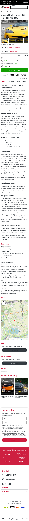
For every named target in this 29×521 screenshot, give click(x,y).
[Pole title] (14, 29)
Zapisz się (13, 440)
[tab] (4, 40)
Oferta (8, 11)
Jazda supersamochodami (17, 11)
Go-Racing (3, 11)
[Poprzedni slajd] (3, 28)
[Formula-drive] (21, 454)
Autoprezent (4, 371)
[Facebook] (3, 484)
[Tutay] (21, 461)
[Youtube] (9, 484)
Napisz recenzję (14, 350)
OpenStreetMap (18, 339)
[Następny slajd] (25, 28)
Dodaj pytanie (14, 363)
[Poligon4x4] (21, 458)
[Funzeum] (7, 461)
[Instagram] (6, 484)
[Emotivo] (14, 450)
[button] (14, 320)
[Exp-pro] (7, 454)
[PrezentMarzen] (7, 458)
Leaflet (11, 339)
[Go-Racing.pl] (5, 7)
